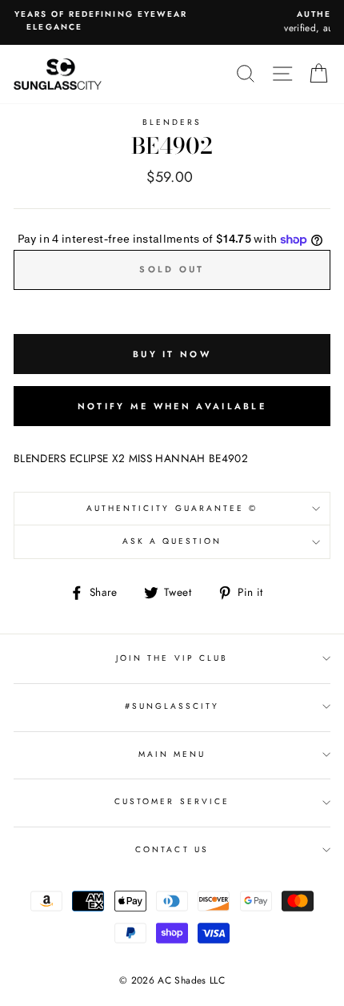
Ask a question (172, 541)
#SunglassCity (172, 706)
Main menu (172, 754)
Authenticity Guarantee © (172, 508)
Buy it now (172, 354)
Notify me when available (172, 406)
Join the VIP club (172, 658)
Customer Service (172, 801)
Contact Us (172, 849)
